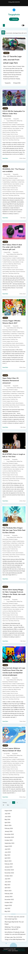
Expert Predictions (7, 124)
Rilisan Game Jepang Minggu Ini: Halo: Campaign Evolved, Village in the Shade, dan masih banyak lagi (14, 593)
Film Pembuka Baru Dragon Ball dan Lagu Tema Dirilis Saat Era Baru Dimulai (14, 530)
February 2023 (9, 893)
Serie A (12, 134)
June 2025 (8, 852)
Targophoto (14, 14)
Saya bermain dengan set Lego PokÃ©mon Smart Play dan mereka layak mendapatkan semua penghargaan (14, 671)
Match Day (11, 130)
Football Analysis (20, 124)
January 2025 (8, 867)
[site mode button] (22, 25)
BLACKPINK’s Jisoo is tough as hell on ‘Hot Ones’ (14, 455)
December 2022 (9, 899)
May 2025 (7, 855)
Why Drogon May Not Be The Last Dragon (14, 923)
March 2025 (8, 861)
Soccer (16, 134)
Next (8, 805)
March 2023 (8, 890)
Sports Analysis (19, 136)
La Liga (21, 128)
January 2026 (8, 831)
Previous (5, 802)
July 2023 (7, 878)
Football (14, 124)
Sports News (13, 138)
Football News (13, 126)
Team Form (5, 140)
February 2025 (9, 864)
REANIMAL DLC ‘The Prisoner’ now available (14, 170)
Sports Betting (6, 138)
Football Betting (6, 126)
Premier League (6, 134)
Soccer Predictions (7, 136)
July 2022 (7, 908)
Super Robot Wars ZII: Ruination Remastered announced (11, 380)
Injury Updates (16, 128)
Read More (5, 158)
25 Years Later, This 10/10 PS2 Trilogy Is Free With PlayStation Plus (15, 938)
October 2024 (8, 876)
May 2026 (7, 819)
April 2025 (7, 858)
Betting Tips (19, 120)
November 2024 (9, 873)
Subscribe (15, 19)
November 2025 (9, 837)
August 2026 (8, 810)
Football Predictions (7, 128)
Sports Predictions (20, 138)
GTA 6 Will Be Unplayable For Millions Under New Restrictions (14, 113)
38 (3, 805)
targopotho (8, 83)
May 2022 (7, 911)
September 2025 (9, 843)
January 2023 (8, 896)
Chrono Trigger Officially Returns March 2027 (11, 322)
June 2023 (8, 881)
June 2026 (8, 816)
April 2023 (7, 887)
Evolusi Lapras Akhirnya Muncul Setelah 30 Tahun (12, 749)
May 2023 (7, 884)
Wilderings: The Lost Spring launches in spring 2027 (12, 928)
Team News (11, 140)
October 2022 (8, 902)
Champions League (12, 122)
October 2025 (8, 840)
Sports (13, 136)
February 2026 (9, 828)
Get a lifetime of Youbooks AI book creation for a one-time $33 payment (15, 933)
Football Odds (21, 126)
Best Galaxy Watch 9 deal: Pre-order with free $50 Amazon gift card (12, 247)
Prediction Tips (14, 132)
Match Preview (17, 130)
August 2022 (8, 905)
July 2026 (7, 813)
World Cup (16, 140)
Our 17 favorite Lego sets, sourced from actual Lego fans (12, 59)
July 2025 (7, 849)
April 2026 (7, 822)
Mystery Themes (21, 950)
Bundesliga (5, 122)
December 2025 (9, 834)
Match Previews (6, 132)
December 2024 (9, 870)
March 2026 (8, 825)
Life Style (6, 52)
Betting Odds (13, 120)
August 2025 (8, 846)
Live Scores (5, 130)
